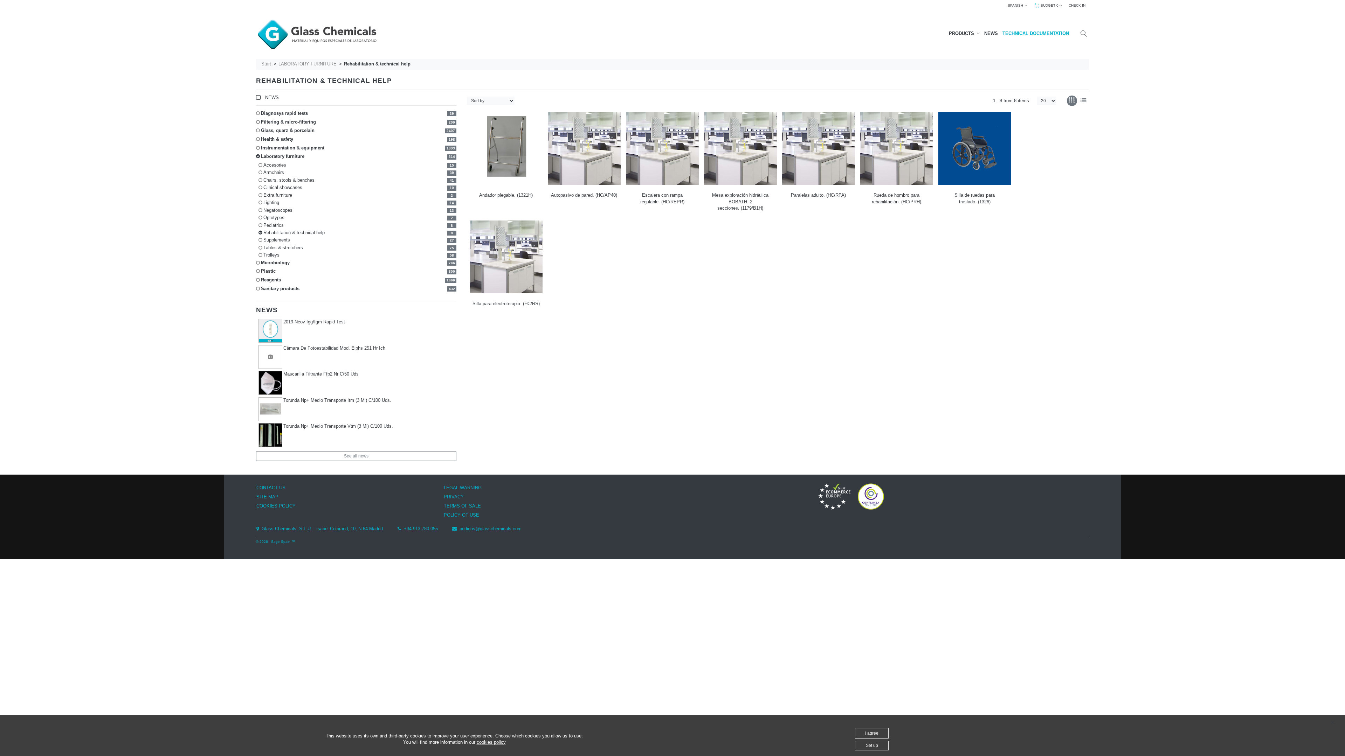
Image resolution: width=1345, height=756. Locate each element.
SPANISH (1016, 5)
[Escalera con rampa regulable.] (662, 148)
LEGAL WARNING (463, 487)
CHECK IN (1077, 5)
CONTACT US (270, 487)
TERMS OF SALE (462, 506)
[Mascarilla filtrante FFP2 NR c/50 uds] (270, 382)
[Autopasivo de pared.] (584, 148)
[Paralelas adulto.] (818, 148)
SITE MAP (267, 496)
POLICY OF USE (461, 515)
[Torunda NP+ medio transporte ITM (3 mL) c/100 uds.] (270, 409)
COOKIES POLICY (276, 506)
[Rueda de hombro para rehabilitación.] (896, 148)
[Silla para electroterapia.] (506, 256)
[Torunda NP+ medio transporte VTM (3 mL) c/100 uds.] (270, 435)
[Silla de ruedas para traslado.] (974, 148)
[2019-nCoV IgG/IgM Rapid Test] (270, 330)
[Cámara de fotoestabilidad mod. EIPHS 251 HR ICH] (270, 357)
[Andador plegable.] (506, 148)
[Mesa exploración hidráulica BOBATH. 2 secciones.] (740, 148)
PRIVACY (454, 496)
